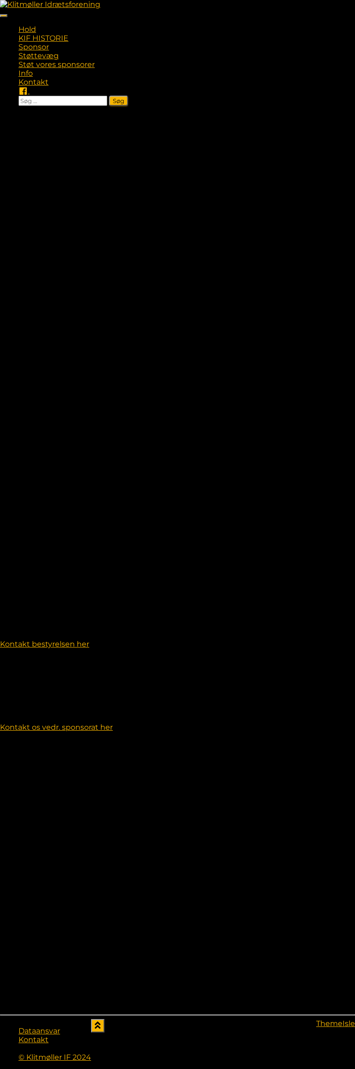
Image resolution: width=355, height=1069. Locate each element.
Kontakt (33, 82)
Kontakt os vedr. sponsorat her (56, 727)
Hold (27, 29)
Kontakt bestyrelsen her (44, 644)
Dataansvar (39, 1030)
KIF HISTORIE (43, 38)
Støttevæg (38, 55)
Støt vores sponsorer (56, 64)
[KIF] (50, 4)
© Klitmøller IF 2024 (54, 1057)
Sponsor (33, 47)
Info (25, 73)
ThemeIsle (335, 1023)
